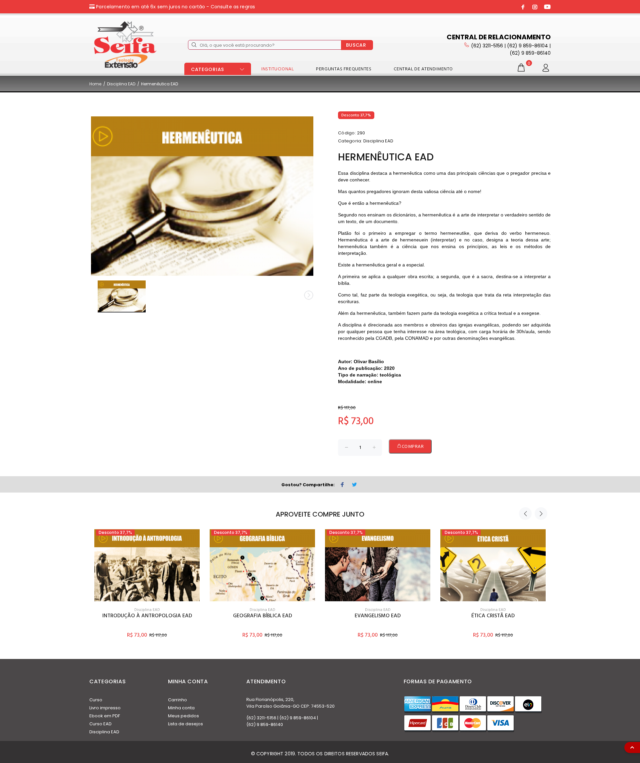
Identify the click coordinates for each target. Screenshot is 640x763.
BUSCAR (356, 45)
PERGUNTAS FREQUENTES (343, 69)
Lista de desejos (185, 724)
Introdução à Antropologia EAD (147, 616)
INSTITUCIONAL (277, 69)
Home (95, 84)
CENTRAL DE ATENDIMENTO (423, 69)
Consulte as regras (233, 6)
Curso (95, 700)
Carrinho (177, 700)
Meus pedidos (183, 716)
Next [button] (541, 513)
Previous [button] (525, 513)
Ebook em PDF (104, 716)
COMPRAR (413, 447)
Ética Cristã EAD (493, 616)
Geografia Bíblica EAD (262, 616)
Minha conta (181, 708)
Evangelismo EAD (378, 616)
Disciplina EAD (121, 84)
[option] (147, 578)
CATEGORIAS (207, 69)
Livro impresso (105, 708)
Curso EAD (100, 724)
